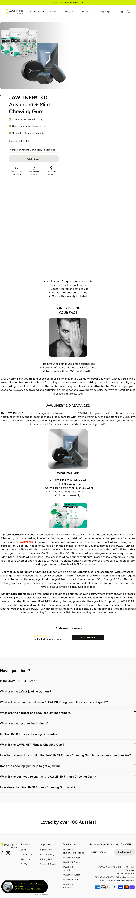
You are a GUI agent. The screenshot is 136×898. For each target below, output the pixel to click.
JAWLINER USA (70, 879)
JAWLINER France (71, 862)
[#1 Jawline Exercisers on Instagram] (8, 853)
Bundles (53, 11)
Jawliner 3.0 (85, 11)
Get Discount (124, 852)
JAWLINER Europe (72, 857)
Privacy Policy (47, 859)
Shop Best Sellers (36, 11)
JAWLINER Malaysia (68, 868)
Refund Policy (47, 854)
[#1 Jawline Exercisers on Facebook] (2, 853)
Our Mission (27, 854)
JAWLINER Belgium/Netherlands (73, 851)
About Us (25, 859)
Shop (23, 849)
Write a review (87, 637)
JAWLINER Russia (71, 874)
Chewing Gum (68, 11)
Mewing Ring (103, 11)
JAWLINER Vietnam (68, 886)
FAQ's (24, 864)
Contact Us (46, 849)
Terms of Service (48, 864)
